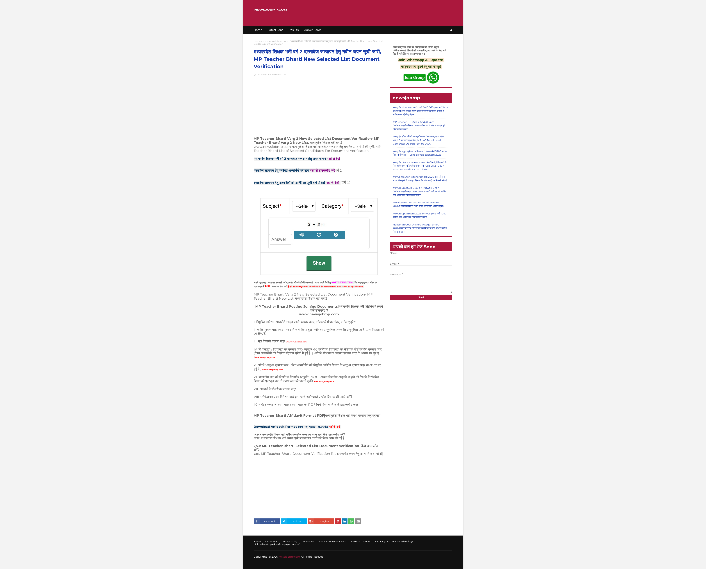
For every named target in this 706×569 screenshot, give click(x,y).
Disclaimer (271, 541)
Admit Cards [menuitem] (312, 30)
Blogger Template (311, 564)
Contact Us (308, 541)
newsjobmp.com (289, 556)
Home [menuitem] (258, 30)
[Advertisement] (319, 107)
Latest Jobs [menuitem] (275, 30)
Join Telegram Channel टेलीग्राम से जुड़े (394, 541)
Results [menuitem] (294, 30)
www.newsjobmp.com (275, 41)
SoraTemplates (275, 564)
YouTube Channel (360, 541)
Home (257, 41)
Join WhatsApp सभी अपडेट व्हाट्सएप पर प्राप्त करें (277, 544)
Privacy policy (289, 541)
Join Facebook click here (332, 541)
